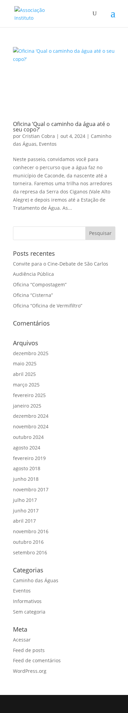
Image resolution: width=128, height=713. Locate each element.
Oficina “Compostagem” (40, 284)
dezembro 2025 (30, 353)
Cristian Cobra (38, 136)
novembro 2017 (30, 489)
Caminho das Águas (35, 580)
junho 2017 (26, 510)
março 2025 (26, 384)
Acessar (22, 639)
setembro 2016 (30, 552)
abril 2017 (24, 521)
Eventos (48, 144)
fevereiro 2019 (29, 458)
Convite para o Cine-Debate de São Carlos (60, 263)
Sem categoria (29, 611)
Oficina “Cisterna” (33, 295)
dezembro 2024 (30, 416)
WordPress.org (29, 671)
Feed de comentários (37, 660)
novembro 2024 (30, 426)
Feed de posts (29, 650)
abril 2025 (24, 374)
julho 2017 (25, 500)
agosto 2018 (26, 468)
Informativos (27, 601)
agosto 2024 (26, 447)
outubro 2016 (28, 542)
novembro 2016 (30, 531)
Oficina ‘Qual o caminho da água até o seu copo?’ (61, 126)
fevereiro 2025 (29, 395)
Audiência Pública (33, 274)
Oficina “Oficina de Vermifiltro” (47, 305)
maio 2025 (25, 363)
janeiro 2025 (27, 405)
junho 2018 (26, 479)
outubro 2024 (28, 437)
